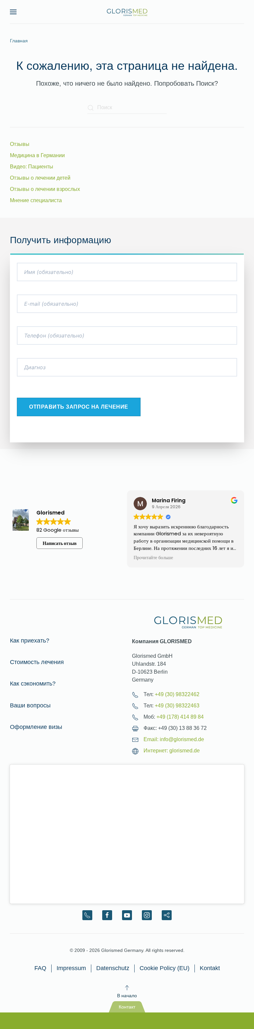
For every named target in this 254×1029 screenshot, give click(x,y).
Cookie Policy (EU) (165, 968)
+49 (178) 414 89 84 (180, 717)
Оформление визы (36, 727)
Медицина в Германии (37, 155)
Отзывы (19, 144)
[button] (13, 11)
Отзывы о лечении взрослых (45, 189)
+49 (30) (177, 694)
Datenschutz (112, 968)
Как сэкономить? (33, 683)
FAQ (40, 968)
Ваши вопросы (30, 705)
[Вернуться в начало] (127, 11)
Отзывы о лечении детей (40, 178)
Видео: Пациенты (31, 166)
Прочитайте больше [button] (153, 558)
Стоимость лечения (37, 662)
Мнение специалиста (36, 200)
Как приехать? (29, 640)
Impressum (71, 968)
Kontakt (210, 968)
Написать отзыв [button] (60, 543)
